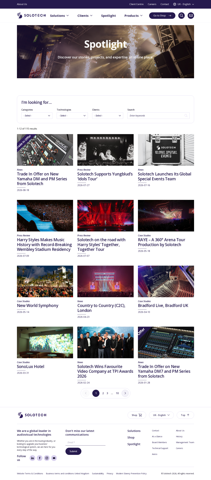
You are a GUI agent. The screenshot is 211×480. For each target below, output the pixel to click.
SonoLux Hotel (30, 366)
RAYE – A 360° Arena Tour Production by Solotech (161, 242)
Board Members (159, 442)
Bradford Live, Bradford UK (163, 305)
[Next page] (125, 393)
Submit (73, 451)
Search (131, 109)
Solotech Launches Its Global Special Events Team (164, 176)
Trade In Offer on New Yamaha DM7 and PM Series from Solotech (164, 371)
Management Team (185, 442)
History (179, 436)
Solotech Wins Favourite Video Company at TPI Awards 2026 (105, 371)
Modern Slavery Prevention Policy (131, 473)
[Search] (181, 15)
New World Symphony (37, 305)
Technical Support (160, 448)
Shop (130, 437)
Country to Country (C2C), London (101, 308)
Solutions (133, 431)
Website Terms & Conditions (30, 473)
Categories (27, 109)
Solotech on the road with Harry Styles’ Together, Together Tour (101, 244)
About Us (180, 430)
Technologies (64, 109)
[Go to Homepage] (32, 415)
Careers (179, 448)
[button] (161, 415)
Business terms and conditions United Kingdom (67, 473)
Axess (154, 454)
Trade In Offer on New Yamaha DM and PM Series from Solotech (42, 178)
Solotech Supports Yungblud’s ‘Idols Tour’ (104, 176)
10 (117, 393)
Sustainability (98, 473)
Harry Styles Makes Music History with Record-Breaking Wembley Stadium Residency (44, 244)
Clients (95, 109)
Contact (155, 430)
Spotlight (133, 444)
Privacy (110, 473)
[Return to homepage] (31, 16)
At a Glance (157, 436)
